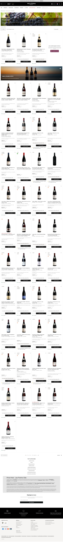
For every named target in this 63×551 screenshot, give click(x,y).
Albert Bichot (10, 100)
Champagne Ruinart (32, 470)
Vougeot (38, 483)
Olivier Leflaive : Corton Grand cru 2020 (39, 201)
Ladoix (37, 336)
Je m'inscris (31, 502)
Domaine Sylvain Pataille (27, 303)
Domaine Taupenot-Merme (5, 405)
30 (35, 455)
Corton (6, 203)
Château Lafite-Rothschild (31, 467)
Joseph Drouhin (34, 270)
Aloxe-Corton (22, 203)
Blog (17, 526)
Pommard (52, 169)
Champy (40, 370)
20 (34, 455)
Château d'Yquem (31, 465)
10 (32, 455)
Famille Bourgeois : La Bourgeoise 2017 (8, 234)
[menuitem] (1, 7)
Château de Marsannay (12, 438)
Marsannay (21, 303)
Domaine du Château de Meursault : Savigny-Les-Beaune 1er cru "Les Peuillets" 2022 (8, 134)
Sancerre (4, 235)
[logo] (31, 4)
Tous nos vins (8, 10)
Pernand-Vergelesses (7, 336)
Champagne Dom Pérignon (31, 472)
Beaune (37, 169)
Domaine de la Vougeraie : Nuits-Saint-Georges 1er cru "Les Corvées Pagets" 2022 (54, 99)
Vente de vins (3, 10)
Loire (2, 235)
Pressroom (17, 527)
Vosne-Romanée (38, 236)
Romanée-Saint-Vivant (54, 203)
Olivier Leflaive (40, 202)
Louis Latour (9, 203)
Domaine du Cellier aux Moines (26, 169)
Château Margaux (31, 460)
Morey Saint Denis (42, 483)
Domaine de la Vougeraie (11, 303)
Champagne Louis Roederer (31, 473)
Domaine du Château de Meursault (6, 136)
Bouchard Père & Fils (41, 169)
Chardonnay (40, 480)
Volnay (37, 303)
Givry (21, 169)
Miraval (31, 462)
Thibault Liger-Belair (11, 169)
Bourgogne (3, 100)
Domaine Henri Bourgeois (9, 235)
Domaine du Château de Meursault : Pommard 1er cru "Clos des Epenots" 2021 (23, 369)
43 (38, 455)
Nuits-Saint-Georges (54, 101)
